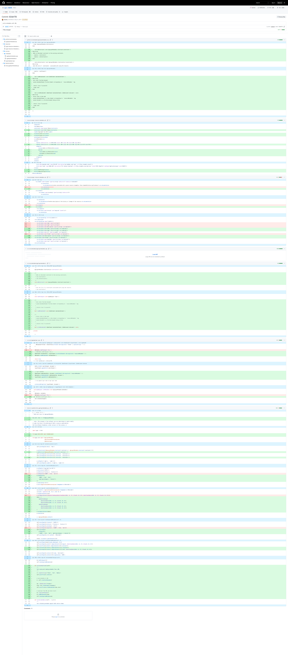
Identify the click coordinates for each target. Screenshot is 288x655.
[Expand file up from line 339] (27, 216)
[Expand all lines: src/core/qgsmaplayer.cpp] (43, 340)
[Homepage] (3, 3)
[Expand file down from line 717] (27, 336)
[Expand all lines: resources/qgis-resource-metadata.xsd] (50, 177)
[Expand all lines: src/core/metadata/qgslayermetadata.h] (50, 263)
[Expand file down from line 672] (27, 116)
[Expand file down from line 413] (27, 605)
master (6, 26)
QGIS (10, 8)
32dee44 (273, 26)
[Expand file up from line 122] (27, 198)
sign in (56, 616)
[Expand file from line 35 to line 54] (27, 162)
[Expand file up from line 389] (27, 558)
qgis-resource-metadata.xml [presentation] (13, 46)
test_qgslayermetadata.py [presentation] (12, 65)
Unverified (24, 19)
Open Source (35, 2)
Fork (271, 7)
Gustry (6, 19)
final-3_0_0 (25, 26)
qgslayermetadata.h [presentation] (11, 58)
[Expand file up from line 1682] (28, 388)
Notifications (262, 7)
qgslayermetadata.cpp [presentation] (12, 56)
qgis (5, 8)
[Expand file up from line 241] (27, 466)
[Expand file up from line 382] (27, 42)
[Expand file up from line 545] (28, 343)
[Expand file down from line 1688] (28, 404)
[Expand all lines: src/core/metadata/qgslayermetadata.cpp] (51, 249)
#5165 (11, 26)
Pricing (53, 2)
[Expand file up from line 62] (27, 445)
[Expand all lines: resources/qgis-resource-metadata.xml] (50, 120)
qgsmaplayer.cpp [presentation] (10, 60)
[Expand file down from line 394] (27, 68)
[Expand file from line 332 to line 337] (27, 540)
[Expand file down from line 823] (28, 386)
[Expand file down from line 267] (27, 519)
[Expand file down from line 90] (27, 196)
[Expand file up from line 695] (27, 293)
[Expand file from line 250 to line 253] (27, 488)
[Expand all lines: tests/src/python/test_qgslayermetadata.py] (52, 408)
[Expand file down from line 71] (27, 465)
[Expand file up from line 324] (27, 521)
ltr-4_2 (18, 26)
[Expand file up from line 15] (27, 123)
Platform (9, 2)
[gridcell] (155, 42)
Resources (26, 2)
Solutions (17, 2)
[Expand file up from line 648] (27, 69)
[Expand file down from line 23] (27, 443)
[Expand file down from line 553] (28, 363)
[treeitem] (11, 40)
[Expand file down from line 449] (27, 291)
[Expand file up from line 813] (28, 364)
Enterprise (45, 2)
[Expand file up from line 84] (27, 180)
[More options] (284, 40)
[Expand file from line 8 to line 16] (27, 427)
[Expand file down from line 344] (27, 557)
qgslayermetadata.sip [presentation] (11, 41)
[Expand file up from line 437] (27, 266)
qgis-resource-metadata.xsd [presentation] (13, 48)
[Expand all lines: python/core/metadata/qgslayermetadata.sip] (52, 40)
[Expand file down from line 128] (27, 214)
